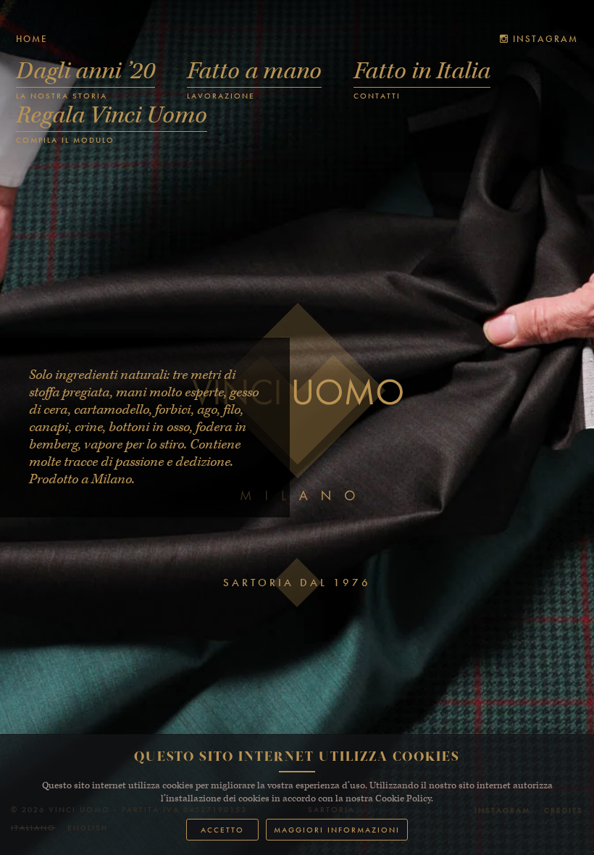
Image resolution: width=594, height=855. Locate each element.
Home (32, 39)
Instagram (543, 39)
